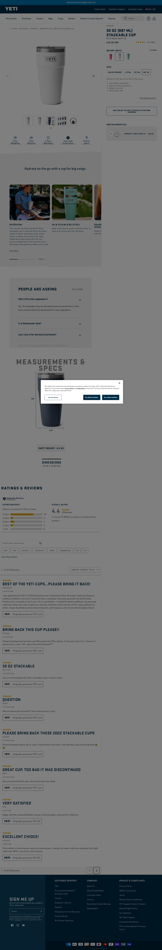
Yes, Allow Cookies (110, 397)
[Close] (119, 383)
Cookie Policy (81, 388)
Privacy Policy (69, 388)
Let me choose (53, 397)
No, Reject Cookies (91, 397)
